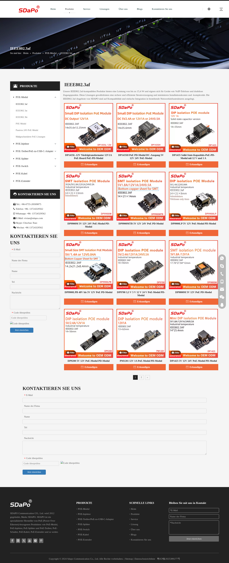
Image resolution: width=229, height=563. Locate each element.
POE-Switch (22, 166)
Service (86, 9)
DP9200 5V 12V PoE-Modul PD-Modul (89, 361)
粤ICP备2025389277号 (168, 559)
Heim (53, 9)
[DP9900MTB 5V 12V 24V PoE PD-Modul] (141, 196)
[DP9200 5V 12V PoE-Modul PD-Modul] (88, 333)
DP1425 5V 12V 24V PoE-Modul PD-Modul (193, 361)
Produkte (69, 9)
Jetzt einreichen (22, 330)
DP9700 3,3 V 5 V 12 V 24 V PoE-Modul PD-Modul (141, 294)
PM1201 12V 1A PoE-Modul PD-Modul (141, 361)
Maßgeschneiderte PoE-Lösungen (30, 137)
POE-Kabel (21, 173)
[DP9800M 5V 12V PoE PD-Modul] (193, 264)
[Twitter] (24, 540)
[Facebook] (12, 540)
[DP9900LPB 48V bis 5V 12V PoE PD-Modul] (88, 264)
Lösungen (104, 9)
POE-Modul (22, 97)
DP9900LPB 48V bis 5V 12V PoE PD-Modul (88, 292)
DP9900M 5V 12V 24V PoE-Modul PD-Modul (88, 225)
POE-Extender (23, 181)
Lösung (134, 524)
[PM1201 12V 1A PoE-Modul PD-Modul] (141, 333)
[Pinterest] (41, 540)
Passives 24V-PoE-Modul (27, 130)
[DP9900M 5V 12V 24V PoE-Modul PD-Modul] (88, 196)
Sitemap (129, 559)
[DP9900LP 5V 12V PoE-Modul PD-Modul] (193, 196)
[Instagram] (35, 540)
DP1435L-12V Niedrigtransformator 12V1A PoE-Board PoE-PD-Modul (88, 157)
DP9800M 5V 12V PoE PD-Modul (193, 292)
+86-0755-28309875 (31, 204)
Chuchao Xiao (30, 223)
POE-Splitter (22, 158)
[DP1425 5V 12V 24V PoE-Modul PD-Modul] (193, 333)
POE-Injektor (22, 143)
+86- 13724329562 (33, 209)
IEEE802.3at (21, 110)
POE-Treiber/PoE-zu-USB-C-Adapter (34, 151)
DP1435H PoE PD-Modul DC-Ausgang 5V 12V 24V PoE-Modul (141, 157)
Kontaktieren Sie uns (162, 9)
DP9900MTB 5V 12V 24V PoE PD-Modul (141, 223)
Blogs (140, 9)
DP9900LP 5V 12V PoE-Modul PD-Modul (193, 223)
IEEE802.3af (21, 104)
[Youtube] (29, 540)
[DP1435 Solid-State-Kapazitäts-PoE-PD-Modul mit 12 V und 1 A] (193, 127)
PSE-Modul (21, 124)
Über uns (123, 9)
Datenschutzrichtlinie (145, 559)
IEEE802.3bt (21, 117)
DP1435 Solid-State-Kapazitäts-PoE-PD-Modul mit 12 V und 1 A (193, 157)
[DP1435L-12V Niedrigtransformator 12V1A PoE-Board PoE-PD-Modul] (88, 127)
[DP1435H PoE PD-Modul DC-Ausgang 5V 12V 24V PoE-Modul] (141, 127)
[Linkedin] (18, 540)
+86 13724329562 (34, 227)
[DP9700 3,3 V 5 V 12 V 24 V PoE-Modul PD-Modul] (141, 264)
